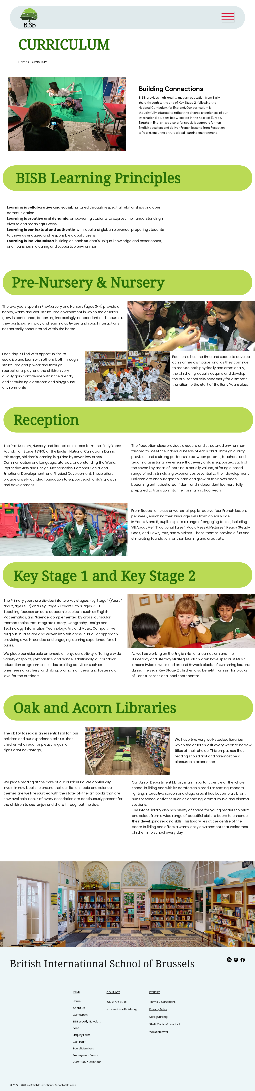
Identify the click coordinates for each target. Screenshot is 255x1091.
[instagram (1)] (235, 959)
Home (77, 1001)
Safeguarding (158, 1017)
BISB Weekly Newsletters (87, 1022)
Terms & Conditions (162, 1002)
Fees (76, 1028)
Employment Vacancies (87, 1055)
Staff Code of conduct (164, 1024)
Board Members (83, 1048)
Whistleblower (158, 1032)
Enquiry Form (81, 1035)
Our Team (79, 1042)
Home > (24, 62)
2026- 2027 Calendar (87, 1062)
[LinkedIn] (229, 959)
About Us (79, 1008)
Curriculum (80, 1015)
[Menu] (227, 16)
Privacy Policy (158, 1009)
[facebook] (242, 959)
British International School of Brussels (102, 964)
